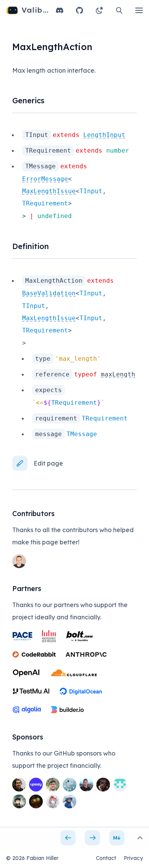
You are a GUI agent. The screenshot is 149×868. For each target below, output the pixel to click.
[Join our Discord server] (59, 10)
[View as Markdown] (117, 837)
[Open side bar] (139, 837)
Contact (106, 858)
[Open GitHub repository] (79, 10)
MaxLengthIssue (49, 191)
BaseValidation (49, 293)
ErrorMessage (45, 178)
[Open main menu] (139, 10)
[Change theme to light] (99, 10)
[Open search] (119, 10)
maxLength (118, 374)
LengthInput (104, 134)
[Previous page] (68, 837)
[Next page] (92, 837)
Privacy (133, 858)
